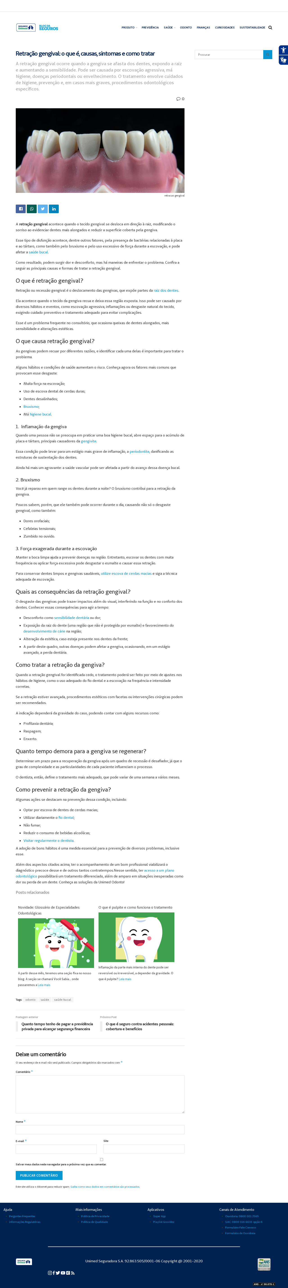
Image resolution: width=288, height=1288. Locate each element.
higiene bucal (40, 414)
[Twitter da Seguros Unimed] (58, 1272)
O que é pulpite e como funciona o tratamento (135, 907)
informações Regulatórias (24, 1221)
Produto (128, 27)
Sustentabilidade (252, 27)
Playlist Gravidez (163, 1221)
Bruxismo (31, 406)
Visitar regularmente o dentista (48, 840)
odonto (30, 999)
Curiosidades (225, 27)
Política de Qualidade (94, 1221)
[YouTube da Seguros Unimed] (63, 1272)
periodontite (139, 451)
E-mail (21, 1141)
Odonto (186, 27)
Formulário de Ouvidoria (240, 1233)
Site (106, 1141)
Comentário (24, 1071)
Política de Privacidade (95, 1216)
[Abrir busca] (270, 27)
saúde (45, 999)
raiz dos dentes (166, 290)
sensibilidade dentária (71, 617)
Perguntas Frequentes (22, 1216)
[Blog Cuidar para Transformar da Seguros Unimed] (72, 1272)
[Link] (21, 209)
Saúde (168, 27)
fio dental (66, 817)
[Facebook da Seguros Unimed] (54, 1272)
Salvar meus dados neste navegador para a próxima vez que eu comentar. (61, 1164)
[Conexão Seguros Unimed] (68, 1272)
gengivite (88, 441)
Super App (159, 1216)
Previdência (150, 27)
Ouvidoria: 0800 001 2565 (242, 1216)
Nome (21, 1121)
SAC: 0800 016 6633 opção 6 (244, 1221)
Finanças (203, 27)
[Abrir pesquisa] (267, 54)
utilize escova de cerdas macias (126, 573)
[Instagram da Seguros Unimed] (50, 1272)
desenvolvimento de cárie (44, 631)
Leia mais (44, 985)
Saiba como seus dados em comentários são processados (104, 1186)
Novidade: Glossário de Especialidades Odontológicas (49, 910)
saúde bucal (38, 252)
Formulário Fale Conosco (240, 1227)
